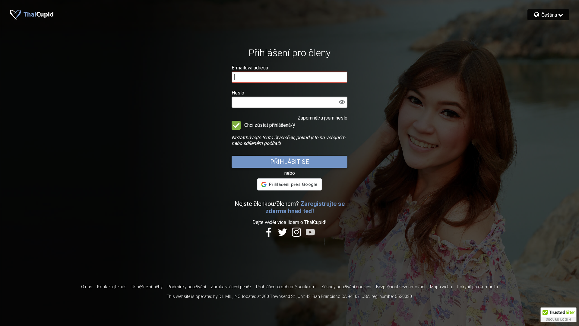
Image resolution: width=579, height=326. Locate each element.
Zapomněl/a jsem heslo (322, 118)
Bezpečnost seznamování (400, 286)
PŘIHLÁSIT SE (289, 161)
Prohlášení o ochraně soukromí (286, 286)
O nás (86, 286)
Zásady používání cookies (346, 286)
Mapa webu (441, 286)
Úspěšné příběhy (147, 286)
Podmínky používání (186, 286)
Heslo (238, 93)
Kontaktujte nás (112, 286)
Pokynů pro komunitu (477, 286)
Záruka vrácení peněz (231, 286)
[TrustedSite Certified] (558, 314)
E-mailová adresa (250, 68)
